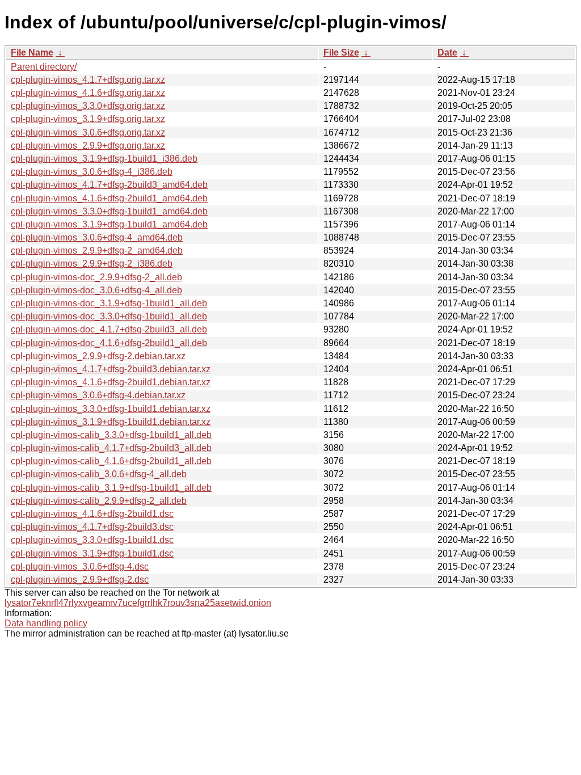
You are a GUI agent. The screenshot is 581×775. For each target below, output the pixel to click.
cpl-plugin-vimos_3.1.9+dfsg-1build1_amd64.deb (109, 224)
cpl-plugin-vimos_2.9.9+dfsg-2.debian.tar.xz (98, 356)
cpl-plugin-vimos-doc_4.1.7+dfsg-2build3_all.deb (109, 329)
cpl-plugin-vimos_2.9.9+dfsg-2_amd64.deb (97, 250)
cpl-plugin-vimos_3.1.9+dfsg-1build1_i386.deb (104, 158)
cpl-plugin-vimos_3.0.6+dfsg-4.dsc (80, 566)
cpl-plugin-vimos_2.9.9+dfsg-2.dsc (80, 579)
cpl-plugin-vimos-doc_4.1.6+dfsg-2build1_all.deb (109, 343)
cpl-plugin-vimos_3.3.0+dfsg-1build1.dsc (92, 540)
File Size (341, 52)
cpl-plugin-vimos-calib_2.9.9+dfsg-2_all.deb (99, 501)
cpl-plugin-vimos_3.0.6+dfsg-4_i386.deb (91, 171)
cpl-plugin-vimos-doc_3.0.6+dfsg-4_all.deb (96, 290)
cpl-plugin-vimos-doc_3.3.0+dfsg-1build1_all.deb (109, 316)
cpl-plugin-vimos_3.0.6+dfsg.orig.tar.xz (88, 132)
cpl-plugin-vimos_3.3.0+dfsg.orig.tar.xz (88, 106)
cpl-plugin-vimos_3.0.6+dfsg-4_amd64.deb (97, 237)
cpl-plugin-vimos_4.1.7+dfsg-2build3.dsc (92, 527)
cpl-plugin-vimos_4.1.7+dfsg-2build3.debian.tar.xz (110, 369)
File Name (32, 52)
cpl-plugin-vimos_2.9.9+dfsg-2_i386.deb (91, 263)
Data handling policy (46, 623)
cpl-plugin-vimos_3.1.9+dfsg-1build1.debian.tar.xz (110, 422)
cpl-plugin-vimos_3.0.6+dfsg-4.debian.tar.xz (98, 395)
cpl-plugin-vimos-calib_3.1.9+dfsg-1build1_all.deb (111, 487)
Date (447, 52)
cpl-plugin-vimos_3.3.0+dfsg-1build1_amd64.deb (109, 211)
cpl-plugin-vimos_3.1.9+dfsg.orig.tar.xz (88, 119)
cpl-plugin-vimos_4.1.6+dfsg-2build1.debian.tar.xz (110, 382)
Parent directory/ (44, 66)
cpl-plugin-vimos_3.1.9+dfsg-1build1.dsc (92, 553)
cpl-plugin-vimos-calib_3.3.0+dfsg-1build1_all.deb (111, 435)
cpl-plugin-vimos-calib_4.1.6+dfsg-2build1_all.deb (111, 461)
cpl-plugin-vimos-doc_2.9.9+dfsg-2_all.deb (96, 277)
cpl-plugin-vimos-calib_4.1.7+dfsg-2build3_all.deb (111, 448)
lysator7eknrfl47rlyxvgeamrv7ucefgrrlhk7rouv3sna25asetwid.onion (138, 603)
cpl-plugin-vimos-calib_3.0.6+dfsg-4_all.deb (99, 474)
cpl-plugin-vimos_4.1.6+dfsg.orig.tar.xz (88, 93)
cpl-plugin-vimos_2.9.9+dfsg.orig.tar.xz (88, 145)
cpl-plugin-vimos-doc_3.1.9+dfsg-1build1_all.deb (109, 303)
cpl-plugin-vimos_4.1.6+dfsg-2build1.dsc (92, 514)
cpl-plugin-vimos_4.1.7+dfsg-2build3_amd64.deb (109, 184)
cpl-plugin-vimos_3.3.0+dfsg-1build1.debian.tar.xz (110, 409)
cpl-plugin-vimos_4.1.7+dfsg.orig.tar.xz (88, 80)
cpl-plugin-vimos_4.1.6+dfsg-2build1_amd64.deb (109, 198)
